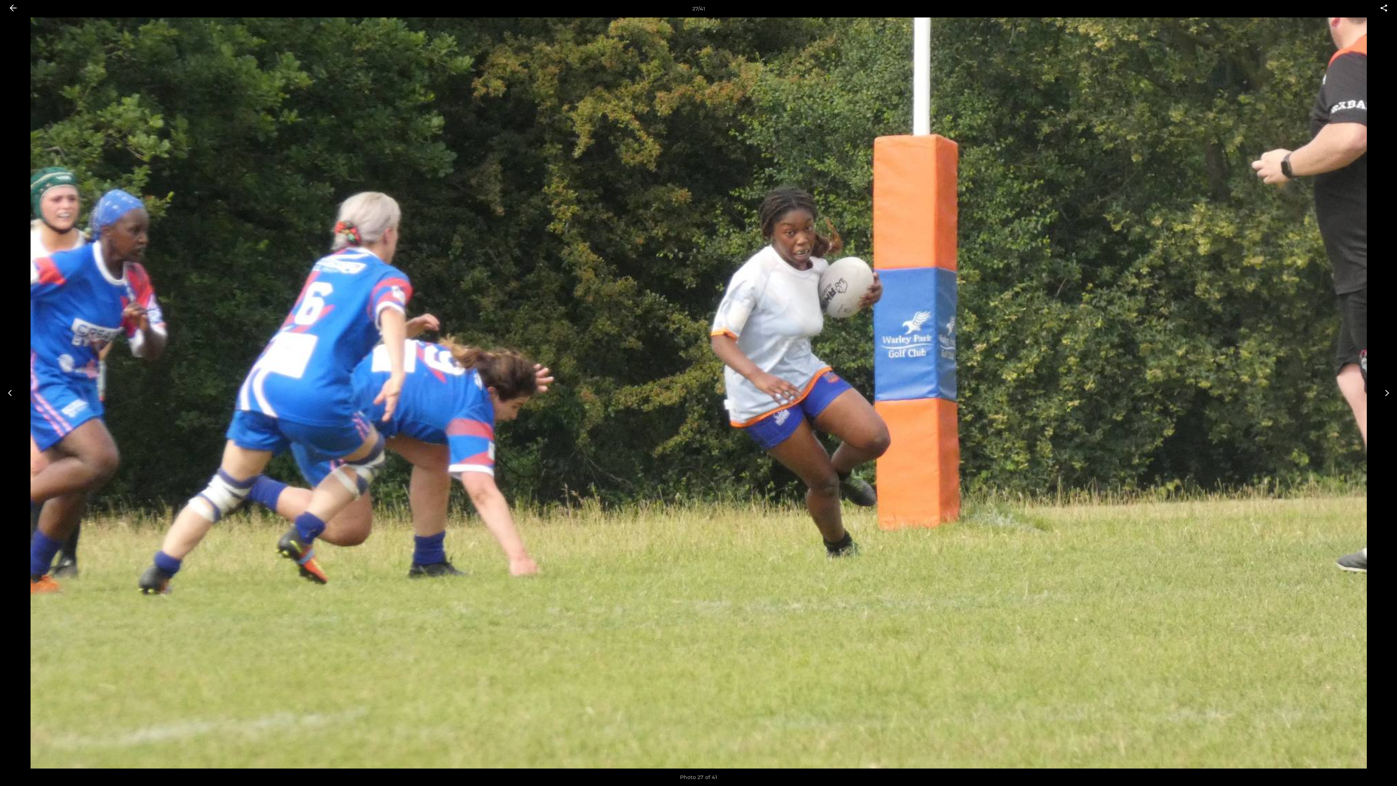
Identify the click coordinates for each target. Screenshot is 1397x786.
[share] (1384, 9)
